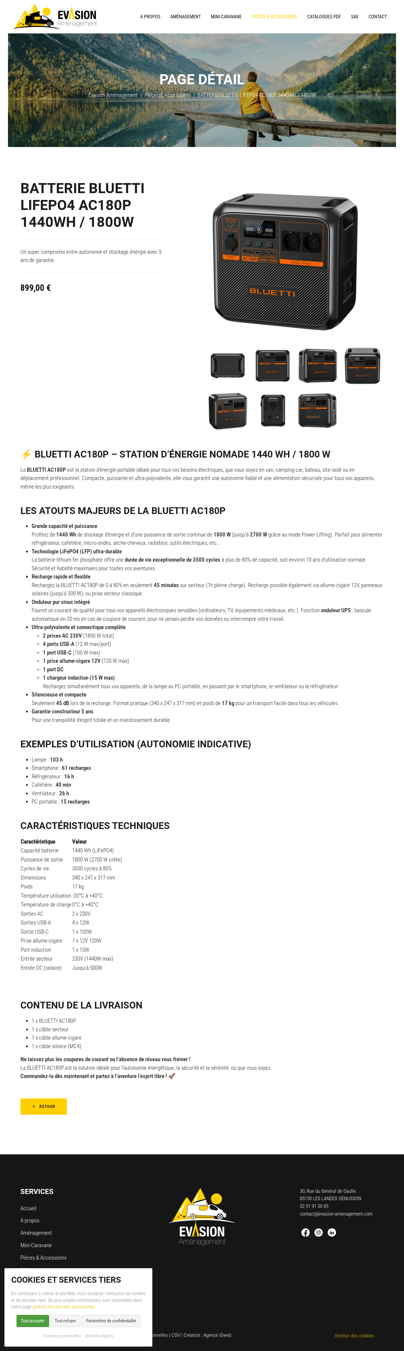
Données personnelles (62, 1336)
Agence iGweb (217, 1335)
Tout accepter (33, 1320)
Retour (47, 1106)
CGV (176, 1335)
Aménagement (36, 1232)
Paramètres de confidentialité (111, 1320)
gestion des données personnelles (64, 1307)
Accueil (28, 1208)
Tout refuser (65, 1320)
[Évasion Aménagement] (54, 16)
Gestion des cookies (354, 1336)
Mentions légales (99, 1336)
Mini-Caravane (36, 1245)
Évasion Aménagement (113, 95)
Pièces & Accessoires (168, 95)
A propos (29, 1220)
